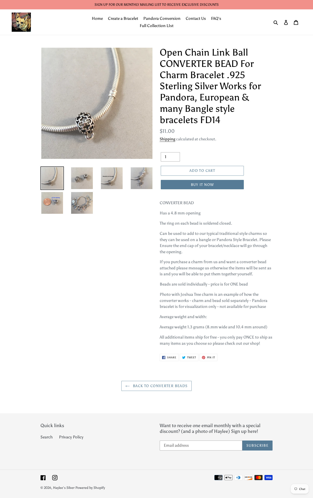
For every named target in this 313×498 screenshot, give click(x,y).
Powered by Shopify (90, 488)
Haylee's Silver (64, 488)
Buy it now (202, 184)
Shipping (167, 139)
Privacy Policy (71, 437)
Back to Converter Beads (160, 386)
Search (46, 437)
